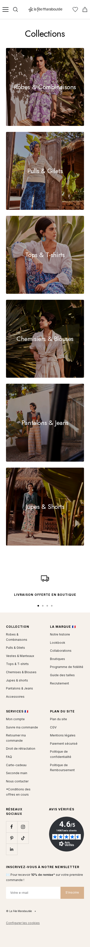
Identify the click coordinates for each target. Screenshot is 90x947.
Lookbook (57, 642)
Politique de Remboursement (62, 767)
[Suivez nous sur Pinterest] (11, 838)
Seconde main (16, 773)
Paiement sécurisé (64, 743)
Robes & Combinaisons (16, 636)
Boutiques (57, 659)
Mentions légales (63, 735)
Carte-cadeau (16, 765)
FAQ (9, 757)
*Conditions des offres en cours (18, 791)
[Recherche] (15, 9)
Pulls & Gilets (15, 647)
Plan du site (58, 719)
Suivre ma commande (22, 727)
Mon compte (15, 719)
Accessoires (15, 696)
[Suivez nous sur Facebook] (11, 826)
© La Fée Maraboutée (19, 911)
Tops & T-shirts (17, 664)
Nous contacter (17, 781)
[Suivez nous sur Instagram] (22, 826)
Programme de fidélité (66, 667)
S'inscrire (72, 892)
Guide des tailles (62, 675)
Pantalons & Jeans (19, 688)
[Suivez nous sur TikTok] (22, 838)
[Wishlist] (75, 9)
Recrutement (59, 683)
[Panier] (85, 9)
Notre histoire (60, 634)
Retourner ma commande (16, 737)
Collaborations (61, 650)
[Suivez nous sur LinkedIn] (11, 849)
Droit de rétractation (20, 748)
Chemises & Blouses (21, 672)
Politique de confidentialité (60, 754)
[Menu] (5, 9)
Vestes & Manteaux (20, 656)
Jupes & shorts (17, 680)
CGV (53, 727)
